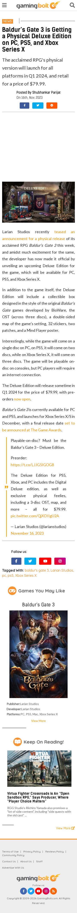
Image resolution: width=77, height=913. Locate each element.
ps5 (10, 575)
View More (38, 721)
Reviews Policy (54, 851)
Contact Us (9, 861)
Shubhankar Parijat (46, 92)
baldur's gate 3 (37, 570)
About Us (25, 861)
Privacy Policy (32, 851)
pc (4, 575)
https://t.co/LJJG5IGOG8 (32, 464)
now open (22, 399)
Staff (39, 861)
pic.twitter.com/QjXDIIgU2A (35, 515)
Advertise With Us (13, 867)
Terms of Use (10, 851)
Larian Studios (61, 570)
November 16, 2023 (27, 533)
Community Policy (13, 855)
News (7, 21)
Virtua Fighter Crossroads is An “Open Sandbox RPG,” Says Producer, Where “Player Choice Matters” (38, 797)
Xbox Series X (26, 575)
